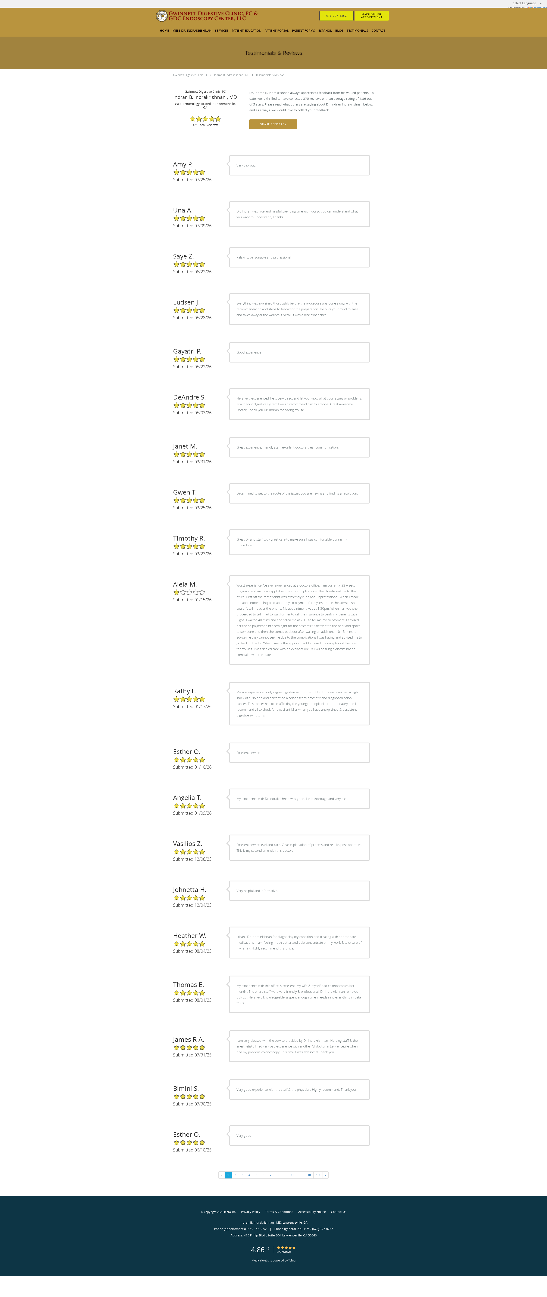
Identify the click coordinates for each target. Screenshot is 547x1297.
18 (309, 1175)
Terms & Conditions (279, 1212)
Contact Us (338, 1212)
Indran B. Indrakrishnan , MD (232, 75)
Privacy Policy (250, 1212)
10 (292, 1175)
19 (318, 1175)
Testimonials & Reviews (270, 75)
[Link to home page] (200, 16)
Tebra (292, 1260)
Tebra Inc (229, 1212)
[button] (372, 16)
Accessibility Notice (312, 1212)
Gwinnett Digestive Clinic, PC (190, 75)
